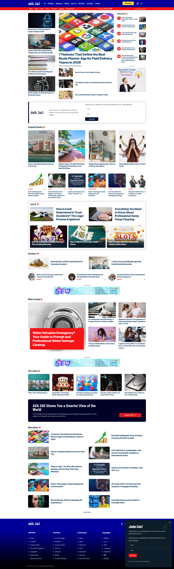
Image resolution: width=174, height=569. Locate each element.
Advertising (34, 555)
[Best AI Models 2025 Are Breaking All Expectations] (142, 50)
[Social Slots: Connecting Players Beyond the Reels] (63, 382)
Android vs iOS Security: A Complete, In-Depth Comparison (137, 193)
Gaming (82, 555)
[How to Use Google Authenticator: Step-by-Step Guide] (142, 19)
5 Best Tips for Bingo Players (37, 393)
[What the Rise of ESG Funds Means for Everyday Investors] (38, 263)
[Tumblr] (109, 8)
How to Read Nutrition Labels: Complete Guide (91, 95)
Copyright (33, 552)
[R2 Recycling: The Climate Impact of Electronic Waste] (41, 83)
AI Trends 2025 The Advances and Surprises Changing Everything (116, 193)
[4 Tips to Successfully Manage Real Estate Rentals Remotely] (99, 263)
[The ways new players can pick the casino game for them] (87, 382)
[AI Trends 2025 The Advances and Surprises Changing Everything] (117, 180)
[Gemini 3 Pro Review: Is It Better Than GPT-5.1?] (77, 180)
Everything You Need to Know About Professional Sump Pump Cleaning (128, 214)
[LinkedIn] (107, 8)
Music (81, 538)
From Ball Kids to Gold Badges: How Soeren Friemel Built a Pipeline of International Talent (126, 453)
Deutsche (107, 552)
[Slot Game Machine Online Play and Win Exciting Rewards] (48, 236)
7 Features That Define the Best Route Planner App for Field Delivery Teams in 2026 (85, 58)
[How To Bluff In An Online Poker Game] (87, 236)
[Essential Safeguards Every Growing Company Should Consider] (36, 180)
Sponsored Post (35, 558)
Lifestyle (58, 552)
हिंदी (105, 555)
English (106, 538)
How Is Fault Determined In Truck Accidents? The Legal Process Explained (69, 214)
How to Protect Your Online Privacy (87, 72)
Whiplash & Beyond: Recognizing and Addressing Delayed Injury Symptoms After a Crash (132, 321)
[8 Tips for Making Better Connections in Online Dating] (102, 334)
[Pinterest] (105, 8)
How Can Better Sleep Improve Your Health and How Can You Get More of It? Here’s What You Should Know (130, 59)
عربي (105, 541)
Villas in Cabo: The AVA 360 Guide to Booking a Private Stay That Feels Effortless (71, 166)
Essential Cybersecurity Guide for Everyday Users (128, 25)
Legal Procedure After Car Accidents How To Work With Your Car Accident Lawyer (132, 346)
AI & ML (70, 189)
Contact (33, 541)
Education (82, 552)
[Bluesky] (111, 8)
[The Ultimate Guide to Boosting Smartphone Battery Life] (66, 83)
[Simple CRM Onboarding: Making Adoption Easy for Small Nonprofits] (41, 41)
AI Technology (60, 538)
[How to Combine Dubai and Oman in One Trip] (41, 146)
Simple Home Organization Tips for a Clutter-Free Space (102, 165)
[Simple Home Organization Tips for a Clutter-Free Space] (102, 146)
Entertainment (84, 558)
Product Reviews (61, 558)
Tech (81, 548)
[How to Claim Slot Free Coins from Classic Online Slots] (125, 236)
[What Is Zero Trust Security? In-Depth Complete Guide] (41, 20)
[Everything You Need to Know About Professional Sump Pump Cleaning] (100, 214)
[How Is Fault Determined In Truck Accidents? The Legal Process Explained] (41, 214)
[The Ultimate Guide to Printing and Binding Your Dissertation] (41, 62)
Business (30, 189)
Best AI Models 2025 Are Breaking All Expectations (128, 48)
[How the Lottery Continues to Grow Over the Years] (111, 382)
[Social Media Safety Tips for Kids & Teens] (132, 146)
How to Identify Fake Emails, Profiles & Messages (129, 33)
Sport (81, 541)
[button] (128, 3)
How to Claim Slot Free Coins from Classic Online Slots (123, 243)
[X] (101, 8)
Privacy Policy (35, 545)
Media (57, 555)
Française (107, 548)
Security (131, 189)
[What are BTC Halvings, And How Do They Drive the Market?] (31, 277)
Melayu (106, 558)
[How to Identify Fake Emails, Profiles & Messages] (142, 34)
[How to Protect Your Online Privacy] (66, 72)
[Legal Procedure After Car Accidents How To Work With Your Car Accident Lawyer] (132, 334)
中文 (105, 545)
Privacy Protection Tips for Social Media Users (129, 41)
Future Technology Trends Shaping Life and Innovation (96, 193)
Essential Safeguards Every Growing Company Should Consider (36, 193)
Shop (32, 538)
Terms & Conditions (37, 548)
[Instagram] (103, 8)
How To (50, 189)
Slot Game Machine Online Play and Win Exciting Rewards (47, 243)
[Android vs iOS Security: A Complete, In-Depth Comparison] (137, 180)
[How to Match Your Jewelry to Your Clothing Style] (135, 382)
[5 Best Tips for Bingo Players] (38, 382)
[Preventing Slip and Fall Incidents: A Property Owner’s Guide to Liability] (102, 310)
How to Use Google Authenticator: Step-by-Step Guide (129, 19)
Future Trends (92, 189)
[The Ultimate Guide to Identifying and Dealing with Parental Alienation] (71, 277)
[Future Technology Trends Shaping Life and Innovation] (97, 180)
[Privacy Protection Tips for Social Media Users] (142, 42)
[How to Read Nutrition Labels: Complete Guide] (66, 95)
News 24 (82, 545)
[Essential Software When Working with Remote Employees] (112, 277)
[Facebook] (99, 8)
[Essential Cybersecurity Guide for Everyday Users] (142, 27)
